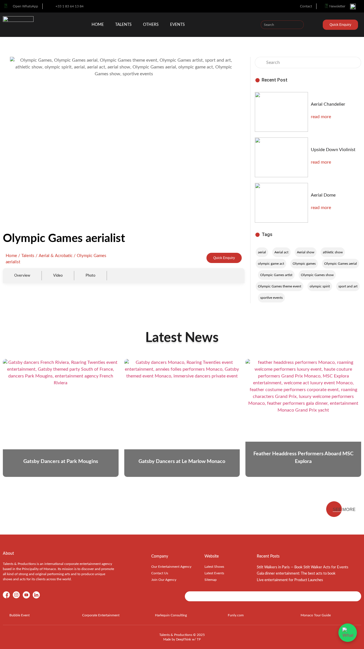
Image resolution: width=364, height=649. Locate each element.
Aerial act (281, 252)
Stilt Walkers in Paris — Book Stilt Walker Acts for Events (302, 567)
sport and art (347, 286)
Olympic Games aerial (340, 263)
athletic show (333, 252)
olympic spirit (320, 286)
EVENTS (177, 25)
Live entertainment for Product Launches (290, 580)
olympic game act (271, 263)
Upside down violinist (333, 149)
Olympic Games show (317, 275)
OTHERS (151, 25)
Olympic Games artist (276, 275)
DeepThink (183, 639)
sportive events (271, 297)
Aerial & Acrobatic (56, 256)
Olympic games (304, 263)
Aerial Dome (323, 195)
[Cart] (317, 25)
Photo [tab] (90, 275)
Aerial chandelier (328, 104)
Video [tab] (58, 275)
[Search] (299, 25)
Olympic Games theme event (279, 286)
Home (98, 25)
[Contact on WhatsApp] (347, 632)
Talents (123, 25)
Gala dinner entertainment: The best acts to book (296, 573)
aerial (262, 252)
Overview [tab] (22, 275)
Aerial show (305, 252)
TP (199, 639)
